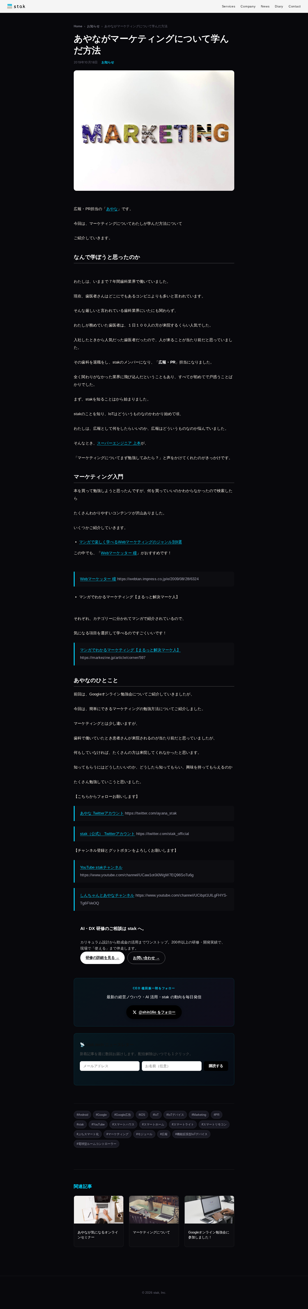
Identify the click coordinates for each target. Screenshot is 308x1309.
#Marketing (199, 1114)
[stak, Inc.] (16, 6)
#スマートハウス (123, 1124)
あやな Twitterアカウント (102, 813)
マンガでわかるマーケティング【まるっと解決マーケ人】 (130, 650)
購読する (216, 1066)
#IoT (156, 1114)
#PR (216, 1114)
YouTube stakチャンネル (101, 867)
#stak (80, 1124)
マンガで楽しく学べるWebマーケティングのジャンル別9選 (130, 542)
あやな (112, 209)
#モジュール (144, 1134)
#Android (82, 1114)
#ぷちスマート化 (88, 1134)
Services (228, 6)
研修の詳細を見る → (103, 957)
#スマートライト (183, 1124)
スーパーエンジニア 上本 (119, 443)
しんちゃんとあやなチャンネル (107, 895)
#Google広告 (122, 1114)
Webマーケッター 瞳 (119, 553)
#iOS (142, 1114)
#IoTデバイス (175, 1114)
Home (78, 26)
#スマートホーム (153, 1124)
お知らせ (93, 26)
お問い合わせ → (146, 958)
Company (248, 6)
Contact (295, 6)
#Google (101, 1114)
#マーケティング (117, 1134)
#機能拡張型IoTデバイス (191, 1134)
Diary (279, 6)
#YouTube (98, 1124)
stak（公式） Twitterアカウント (107, 834)
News (265, 6)
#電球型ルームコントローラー (96, 1144)
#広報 (164, 1134)
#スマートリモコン (214, 1124)
